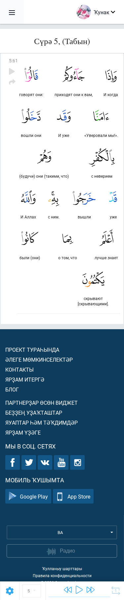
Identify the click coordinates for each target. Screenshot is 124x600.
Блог (12, 389)
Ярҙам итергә (24, 379)
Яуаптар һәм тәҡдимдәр (41, 422)
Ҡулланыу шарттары (62, 568)
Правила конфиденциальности (62, 575)
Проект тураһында (32, 349)
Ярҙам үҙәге (23, 432)
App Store (78, 496)
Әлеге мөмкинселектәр (39, 359)
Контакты (19, 369)
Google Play (34, 496)
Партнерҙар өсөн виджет (41, 402)
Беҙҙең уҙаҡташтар (33, 412)
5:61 (13, 60)
